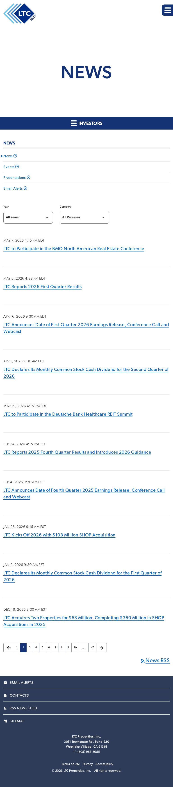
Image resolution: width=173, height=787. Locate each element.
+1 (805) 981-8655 (86, 752)
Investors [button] (89, 123)
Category (65, 207)
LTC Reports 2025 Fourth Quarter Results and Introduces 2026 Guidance (77, 452)
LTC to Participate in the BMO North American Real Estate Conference (73, 249)
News (8, 156)
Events (8, 167)
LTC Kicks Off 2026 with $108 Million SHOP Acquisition (59, 535)
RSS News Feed (20, 708)
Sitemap (14, 721)
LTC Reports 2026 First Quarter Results (42, 287)
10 (76, 647)
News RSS (155, 661)
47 (93, 647)
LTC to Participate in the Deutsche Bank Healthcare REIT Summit (67, 414)
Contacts (16, 695)
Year (6, 207)
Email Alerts (13, 189)
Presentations (14, 178)
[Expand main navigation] (167, 10)
